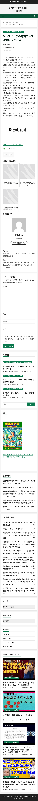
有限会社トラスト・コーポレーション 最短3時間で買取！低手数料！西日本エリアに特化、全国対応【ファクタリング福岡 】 (19, 544)
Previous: (19, 253)
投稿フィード (7, 638)
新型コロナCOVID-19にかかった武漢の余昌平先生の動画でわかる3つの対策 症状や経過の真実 (19, 784)
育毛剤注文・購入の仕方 (17, 32)
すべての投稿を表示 (19, 243)
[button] (3, 16)
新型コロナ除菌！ (19, 8)
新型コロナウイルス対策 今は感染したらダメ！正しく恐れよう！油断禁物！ (18, 683)
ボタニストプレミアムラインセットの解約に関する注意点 (18, 380)
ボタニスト (6, 362)
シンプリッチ (6, 32)
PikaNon (7, 44)
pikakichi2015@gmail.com (11, 371)
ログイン (6, 634)
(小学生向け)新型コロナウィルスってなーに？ (18, 487)
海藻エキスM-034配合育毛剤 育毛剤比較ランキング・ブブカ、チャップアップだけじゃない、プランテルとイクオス (19, 581)
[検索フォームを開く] (35, 16)
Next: (18, 264)
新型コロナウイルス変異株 (11, 677)
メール (6, 322)
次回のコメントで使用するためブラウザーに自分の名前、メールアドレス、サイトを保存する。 (19, 339)
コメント (6, 286)
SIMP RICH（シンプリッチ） (13, 144)
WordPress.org (7, 646)
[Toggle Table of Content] (10, 154)
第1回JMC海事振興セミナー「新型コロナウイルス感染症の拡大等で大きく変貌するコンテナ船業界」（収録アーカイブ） (19, 493)
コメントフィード (9, 642)
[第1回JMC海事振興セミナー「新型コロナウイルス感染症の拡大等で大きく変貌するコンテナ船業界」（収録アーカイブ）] (19, 734)
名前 (5, 314)
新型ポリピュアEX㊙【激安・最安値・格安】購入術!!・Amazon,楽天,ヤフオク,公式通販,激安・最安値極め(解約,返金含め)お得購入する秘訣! (18, 559)
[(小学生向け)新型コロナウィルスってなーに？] (19, 701)
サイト (5, 329)
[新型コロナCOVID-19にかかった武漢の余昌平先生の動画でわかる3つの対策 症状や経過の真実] (19, 768)
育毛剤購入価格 (28, 362)
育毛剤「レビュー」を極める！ (13, 529)
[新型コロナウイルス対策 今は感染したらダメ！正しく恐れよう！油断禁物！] (19, 669)
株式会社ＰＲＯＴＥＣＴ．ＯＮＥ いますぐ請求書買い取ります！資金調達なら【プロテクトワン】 (18, 590)
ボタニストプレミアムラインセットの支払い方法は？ (18, 394)
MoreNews (19, 799)
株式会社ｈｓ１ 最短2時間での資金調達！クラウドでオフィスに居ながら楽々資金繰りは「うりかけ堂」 (19, 535)
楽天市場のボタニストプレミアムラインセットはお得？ (18, 367)
